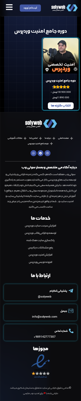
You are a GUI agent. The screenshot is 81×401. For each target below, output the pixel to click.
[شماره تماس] (71, 331)
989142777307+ (45, 337)
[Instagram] (47, 153)
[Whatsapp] (34, 153)
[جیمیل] (70, 310)
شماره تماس (61, 331)
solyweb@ (44, 296)
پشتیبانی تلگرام (58, 291)
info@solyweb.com (44, 317)
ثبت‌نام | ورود (30, 8)
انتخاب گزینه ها (61, 105)
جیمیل (63, 311)
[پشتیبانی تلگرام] (70, 290)
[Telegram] (40, 153)
